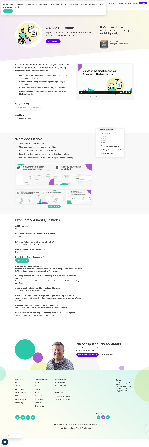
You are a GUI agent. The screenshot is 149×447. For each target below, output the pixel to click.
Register (143, 3)
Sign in (135, 3)
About (37, 382)
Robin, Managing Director (87, 350)
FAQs (37, 392)
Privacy (94, 424)
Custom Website (20, 392)
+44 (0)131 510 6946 (122, 391)
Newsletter (38, 389)
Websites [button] (111, 3)
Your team (36, 108)
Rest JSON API (60, 386)
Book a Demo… (53, 41)
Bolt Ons (27, 244)
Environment (39, 406)
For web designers (61, 379)
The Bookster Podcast (62, 396)
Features (18, 379)
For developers (60, 382)
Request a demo (20, 399)
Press (37, 386)
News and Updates (41, 379)
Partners (38, 403)
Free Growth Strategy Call (87, 354)
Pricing (17, 382)
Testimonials (39, 399)
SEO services (20, 396)
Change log (19, 403)
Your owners (22, 108)
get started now (107, 355)
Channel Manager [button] (124, 3)
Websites (18, 386)
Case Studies (19, 389)
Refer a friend (39, 396)
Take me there (22, 260)
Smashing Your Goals (62, 399)
